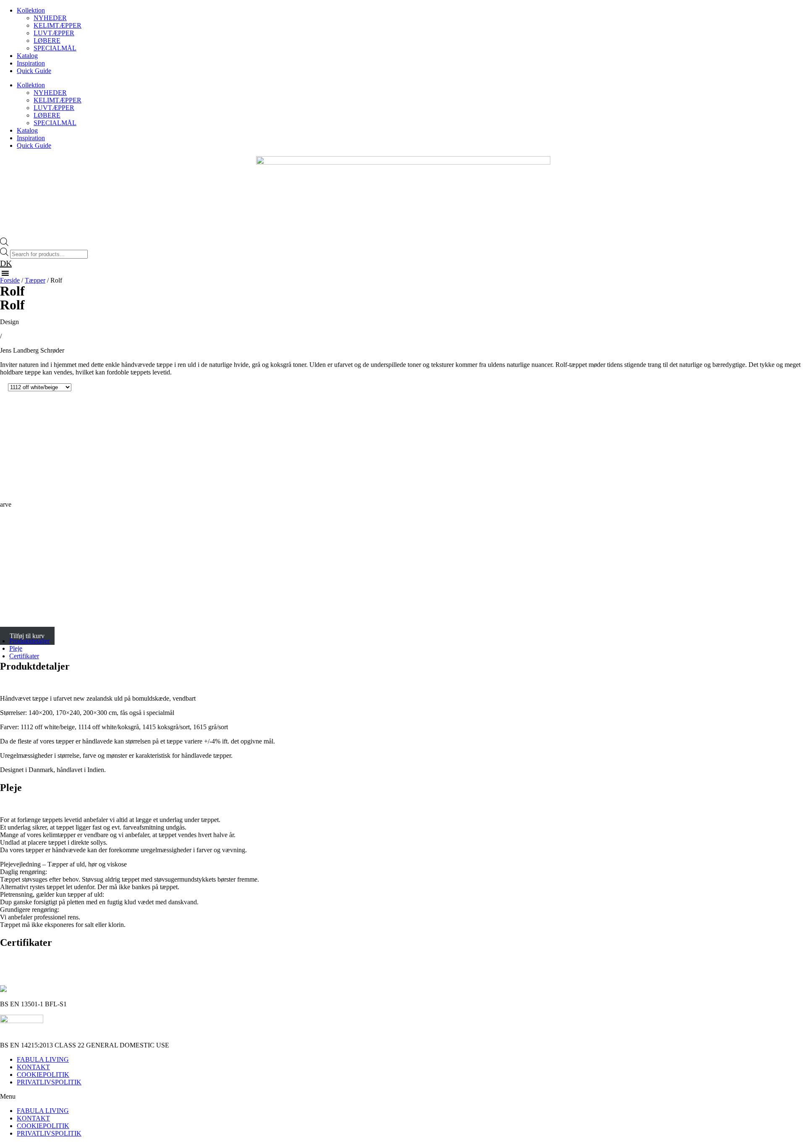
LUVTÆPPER (54, 33)
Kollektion (31, 10)
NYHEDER (50, 17)
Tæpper (35, 280)
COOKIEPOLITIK (43, 1074)
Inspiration (31, 63)
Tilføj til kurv (27, 635)
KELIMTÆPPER (57, 25)
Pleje (15, 648)
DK (6, 263)
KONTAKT (33, 1067)
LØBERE (47, 40)
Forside (10, 280)
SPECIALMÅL (55, 48)
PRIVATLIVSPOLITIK (49, 1082)
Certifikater (24, 656)
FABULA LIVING (43, 1059)
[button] (403, 1096)
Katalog (27, 55)
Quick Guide (34, 70)
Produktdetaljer (29, 640)
